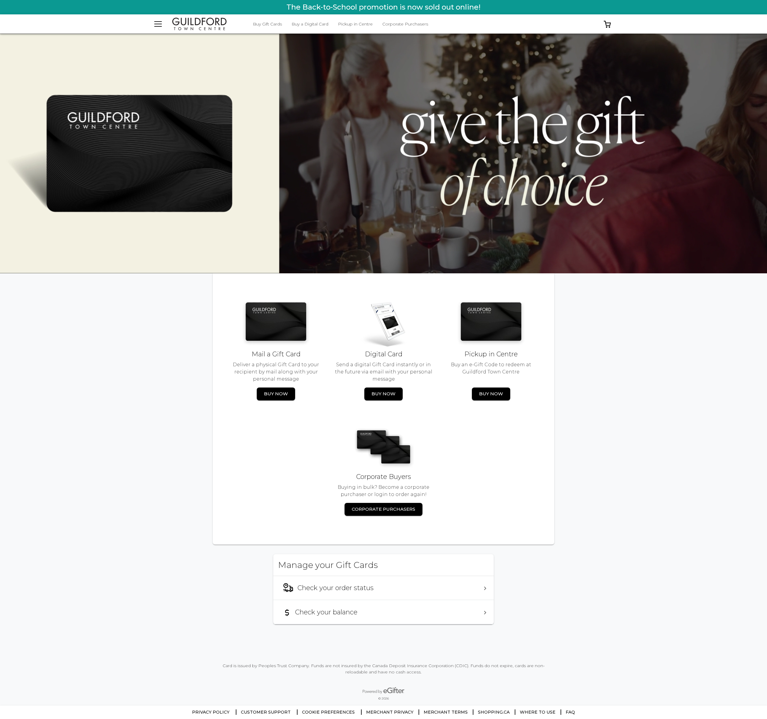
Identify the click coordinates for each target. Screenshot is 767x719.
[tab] (267, 24)
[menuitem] (383, 588)
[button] (607, 24)
